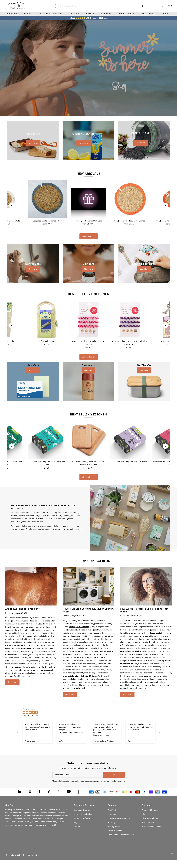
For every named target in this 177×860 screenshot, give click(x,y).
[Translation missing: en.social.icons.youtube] (69, 792)
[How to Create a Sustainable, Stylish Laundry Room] (88, 586)
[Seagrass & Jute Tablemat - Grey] (47, 199)
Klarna (145, 814)
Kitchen (90, 14)
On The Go (74, 14)
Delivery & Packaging (83, 814)
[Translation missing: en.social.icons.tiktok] (49, 792)
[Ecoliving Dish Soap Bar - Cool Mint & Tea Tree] (47, 440)
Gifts (166, 14)
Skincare (28, 14)
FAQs (76, 822)
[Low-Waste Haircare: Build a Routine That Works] (146, 586)
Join (113, 775)
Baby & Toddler (149, 14)
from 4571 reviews (30, 715)
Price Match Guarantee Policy (121, 834)
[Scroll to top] (172, 853)
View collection (88, 236)
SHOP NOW (33, 143)
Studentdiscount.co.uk (151, 826)
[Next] (165, 205)
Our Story (112, 814)
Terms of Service (115, 830)
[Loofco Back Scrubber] (47, 319)
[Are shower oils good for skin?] (31, 586)
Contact (77, 826)
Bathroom (106, 14)
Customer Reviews (82, 810)
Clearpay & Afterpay (150, 818)
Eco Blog (111, 822)
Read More (12, 682)
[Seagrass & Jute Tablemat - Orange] (129, 199)
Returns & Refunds (82, 818)
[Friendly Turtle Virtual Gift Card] (88, 199)
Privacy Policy (114, 826)
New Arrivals (13, 14)
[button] (48, 837)
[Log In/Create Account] (163, 6)
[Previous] (11, 205)
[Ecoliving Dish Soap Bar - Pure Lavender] (129, 440)
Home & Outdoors (126, 14)
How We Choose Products (119, 818)
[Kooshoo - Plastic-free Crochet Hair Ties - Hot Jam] (88, 319)
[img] (89, 712)
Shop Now (33, 269)
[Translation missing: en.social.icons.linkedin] (19, 792)
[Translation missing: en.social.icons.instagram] (30, 792)
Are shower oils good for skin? (22, 608)
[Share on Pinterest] (58, 792)
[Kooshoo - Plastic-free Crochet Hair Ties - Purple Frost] (129, 319)
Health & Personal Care (51, 14)
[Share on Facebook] (39, 792)
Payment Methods (150, 810)
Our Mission (113, 810)
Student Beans (148, 822)
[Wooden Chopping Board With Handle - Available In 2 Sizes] (88, 440)
